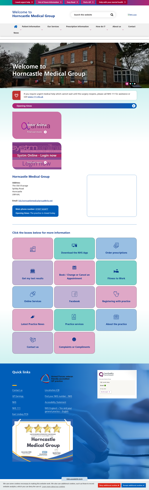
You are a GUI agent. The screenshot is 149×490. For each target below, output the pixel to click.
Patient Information (31, 26)
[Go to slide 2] (132, 84)
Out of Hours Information (48, 2)
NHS (14, 402)
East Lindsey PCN (20, 414)
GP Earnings (18, 396)
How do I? (100, 26)
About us (117, 26)
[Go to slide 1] (130, 84)
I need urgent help (22, 2)
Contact (131, 26)
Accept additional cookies (132, 485)
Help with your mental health (111, 2)
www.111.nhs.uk (35, 97)
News (16, 33)
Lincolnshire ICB (52, 390)
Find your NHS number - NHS (58, 396)
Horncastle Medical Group (33, 14)
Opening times (24, 106)
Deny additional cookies (108, 485)
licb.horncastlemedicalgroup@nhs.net (35, 200)
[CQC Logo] (106, 376)
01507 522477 (42, 209)
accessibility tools (74, 479)
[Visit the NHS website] (132, 15)
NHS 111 (16, 408)
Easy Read (71, 2)
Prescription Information (77, 26)
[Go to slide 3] (135, 84)
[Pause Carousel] (126, 83)
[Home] (15, 26)
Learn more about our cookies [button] (53, 486)
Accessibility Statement (55, 402)
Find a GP (87, 2)
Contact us (17, 390)
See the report (104, 391)
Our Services (53, 26)
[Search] (111, 14)
